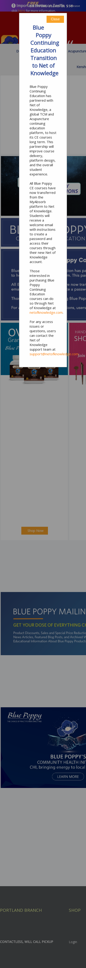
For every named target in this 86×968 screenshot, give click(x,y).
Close (55, 19)
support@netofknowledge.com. (54, 354)
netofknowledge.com (46, 312)
